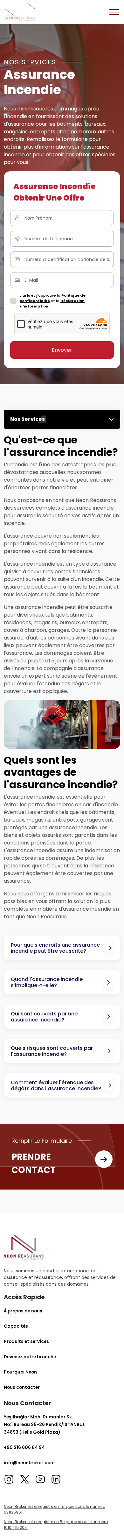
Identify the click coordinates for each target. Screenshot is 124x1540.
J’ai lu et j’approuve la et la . (53, 301)
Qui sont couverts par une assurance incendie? (44, 1016)
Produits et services (26, 1341)
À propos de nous (23, 1311)
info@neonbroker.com (29, 1462)
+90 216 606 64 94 (24, 1447)
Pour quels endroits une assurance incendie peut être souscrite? (55, 948)
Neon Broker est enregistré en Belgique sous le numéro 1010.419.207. (56, 1524)
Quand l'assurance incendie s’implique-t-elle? (47, 982)
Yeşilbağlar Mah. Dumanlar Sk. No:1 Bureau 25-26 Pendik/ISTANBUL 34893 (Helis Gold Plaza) (44, 1424)
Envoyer (62, 350)
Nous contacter (22, 1387)
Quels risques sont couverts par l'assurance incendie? (52, 1051)
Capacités (16, 1326)
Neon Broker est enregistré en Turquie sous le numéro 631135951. (54, 1509)
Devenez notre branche (30, 1356)
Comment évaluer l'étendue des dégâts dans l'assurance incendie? (56, 1085)
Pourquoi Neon (20, 1372)
